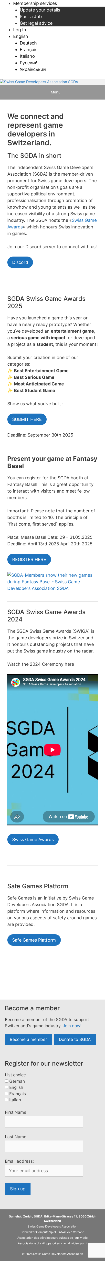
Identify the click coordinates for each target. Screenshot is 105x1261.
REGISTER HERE (29, 559)
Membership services (35, 3)
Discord (20, 262)
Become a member (28, 1039)
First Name (15, 1112)
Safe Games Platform (34, 940)
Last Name (15, 1136)
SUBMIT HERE (27, 419)
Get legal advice (36, 23)
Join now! (72, 1025)
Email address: (19, 1161)
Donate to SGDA (75, 1039)
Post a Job (31, 16)
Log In (19, 29)
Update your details (40, 9)
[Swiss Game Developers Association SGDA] (39, 82)
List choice (15, 1074)
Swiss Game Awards (33, 839)
